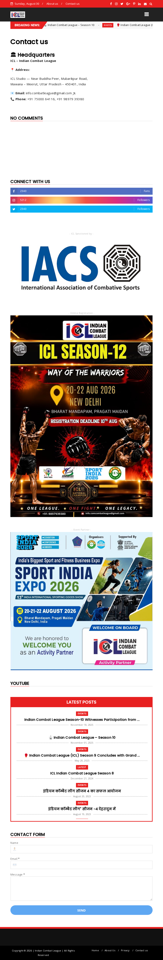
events (86, 25)
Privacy (125, 950)
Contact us (73, 4)
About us (52, 4)
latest (82, 767)
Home (95, 950)
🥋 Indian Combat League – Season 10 (46, 25)
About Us (110, 950)
